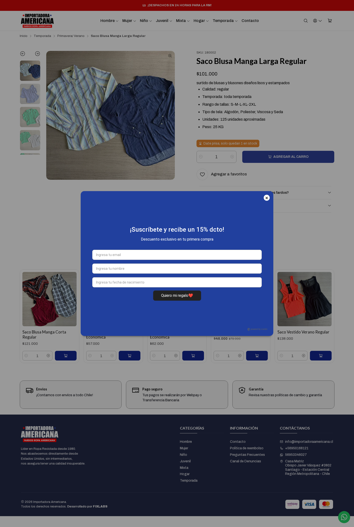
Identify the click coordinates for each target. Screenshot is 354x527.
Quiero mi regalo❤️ (177, 295)
